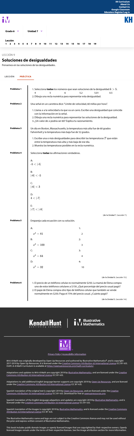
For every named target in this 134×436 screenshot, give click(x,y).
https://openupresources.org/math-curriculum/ (70, 365)
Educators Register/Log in (117, 12)
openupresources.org (94, 393)
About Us (125, 4)
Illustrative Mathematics (80, 372)
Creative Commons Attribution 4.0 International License (89, 363)
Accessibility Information (74, 354)
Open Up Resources (101, 381)
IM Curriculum (123, 1)
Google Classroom (120, 9)
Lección (10, 76)
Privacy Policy (54, 354)
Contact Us (124, 7)
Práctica (25, 76)
